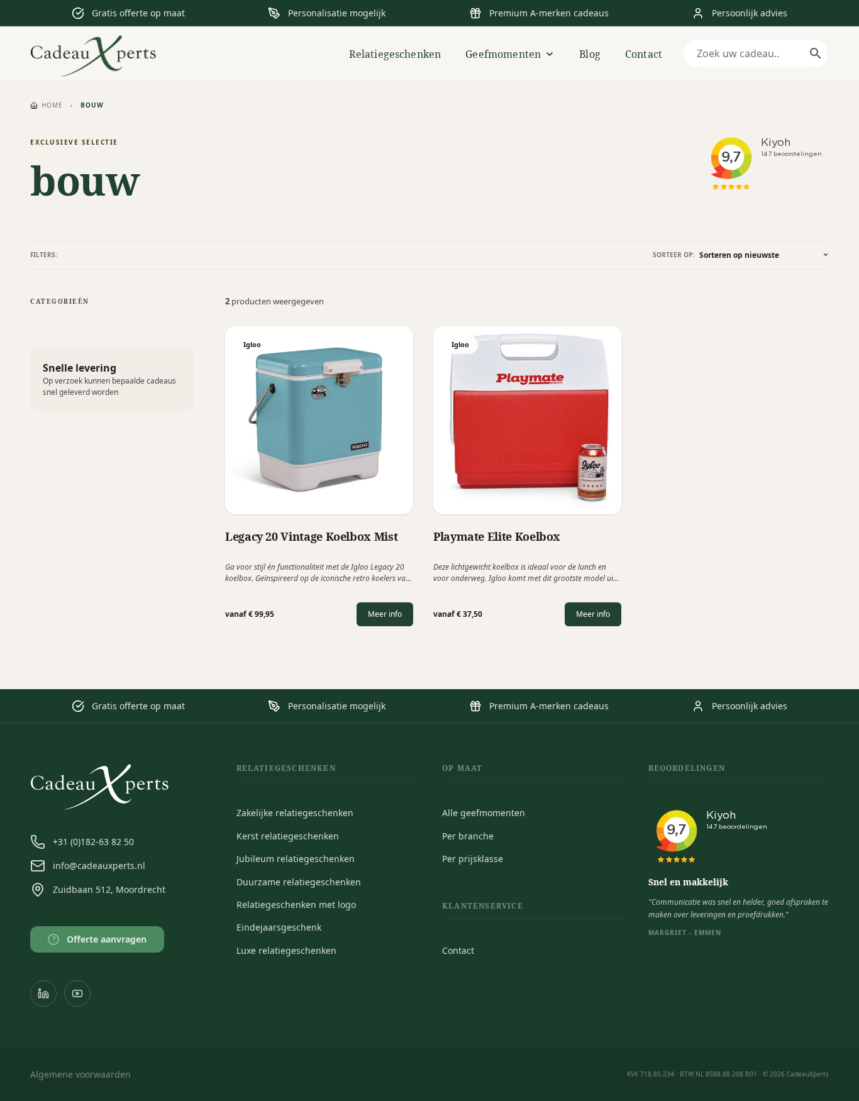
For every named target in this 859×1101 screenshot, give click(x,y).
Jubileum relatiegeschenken (295, 859)
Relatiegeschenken (395, 54)
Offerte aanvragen (99, 939)
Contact (643, 54)
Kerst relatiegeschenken (287, 836)
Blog (590, 54)
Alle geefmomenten (483, 813)
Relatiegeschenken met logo (296, 904)
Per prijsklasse (472, 859)
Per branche (468, 836)
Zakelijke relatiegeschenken (294, 813)
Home (52, 105)
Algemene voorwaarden (80, 1074)
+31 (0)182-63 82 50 (93, 842)
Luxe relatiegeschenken (286, 950)
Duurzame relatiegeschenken (298, 882)
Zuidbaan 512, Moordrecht (109, 889)
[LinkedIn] (43, 993)
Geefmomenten (503, 54)
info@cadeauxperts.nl (99, 865)
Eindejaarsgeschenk (278, 927)
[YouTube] (77, 993)
